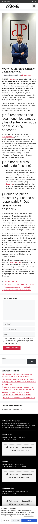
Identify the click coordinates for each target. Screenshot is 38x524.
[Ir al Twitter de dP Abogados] (35, 1)
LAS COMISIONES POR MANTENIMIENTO (19, 284)
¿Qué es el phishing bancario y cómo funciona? (18, 398)
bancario (13, 79)
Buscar (4, 358)
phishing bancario (8, 137)
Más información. (28, 516)
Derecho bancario (10, 281)
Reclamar (9, 184)
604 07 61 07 (12, 439)
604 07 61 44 (22, 466)
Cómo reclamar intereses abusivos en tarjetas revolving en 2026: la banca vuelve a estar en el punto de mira (19, 382)
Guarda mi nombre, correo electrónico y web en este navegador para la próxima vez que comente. (19, 341)
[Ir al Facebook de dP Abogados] (32, 1)
